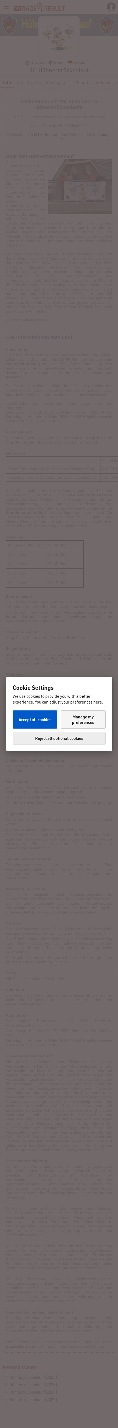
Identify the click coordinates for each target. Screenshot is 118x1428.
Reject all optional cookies (59, 738)
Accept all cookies (35, 719)
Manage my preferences (83, 719)
